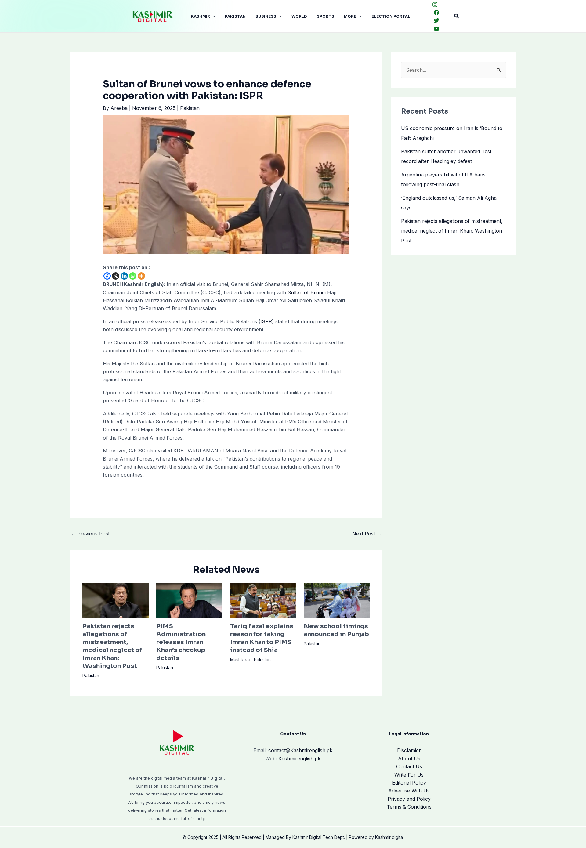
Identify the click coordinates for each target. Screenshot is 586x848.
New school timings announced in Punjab (336, 630)
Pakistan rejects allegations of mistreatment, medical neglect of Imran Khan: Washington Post (112, 646)
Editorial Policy (409, 783)
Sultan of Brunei (307, 292)
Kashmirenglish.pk (300, 750)
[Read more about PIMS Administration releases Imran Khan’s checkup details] (189, 600)
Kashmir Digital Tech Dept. (318, 837)
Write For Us (409, 775)
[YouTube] (436, 28)
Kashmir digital (389, 837)
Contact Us (409, 766)
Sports (325, 16)
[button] (212, 16)
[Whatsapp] (132, 276)
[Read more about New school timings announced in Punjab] (337, 600)
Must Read (240, 659)
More (350, 16)
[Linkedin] (124, 276)
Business (265, 16)
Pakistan (235, 16)
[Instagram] (435, 4)
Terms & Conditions (409, 807)
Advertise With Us (409, 791)
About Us (409, 759)
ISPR (266, 321)
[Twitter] (436, 20)
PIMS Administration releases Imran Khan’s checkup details (181, 642)
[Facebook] (436, 12)
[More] (141, 276)
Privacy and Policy (409, 799)
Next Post (367, 534)
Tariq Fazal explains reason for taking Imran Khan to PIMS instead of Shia (261, 638)
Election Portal (390, 16)
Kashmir (200, 16)
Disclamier (409, 750)
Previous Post (90, 534)
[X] (115, 276)
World (299, 16)
